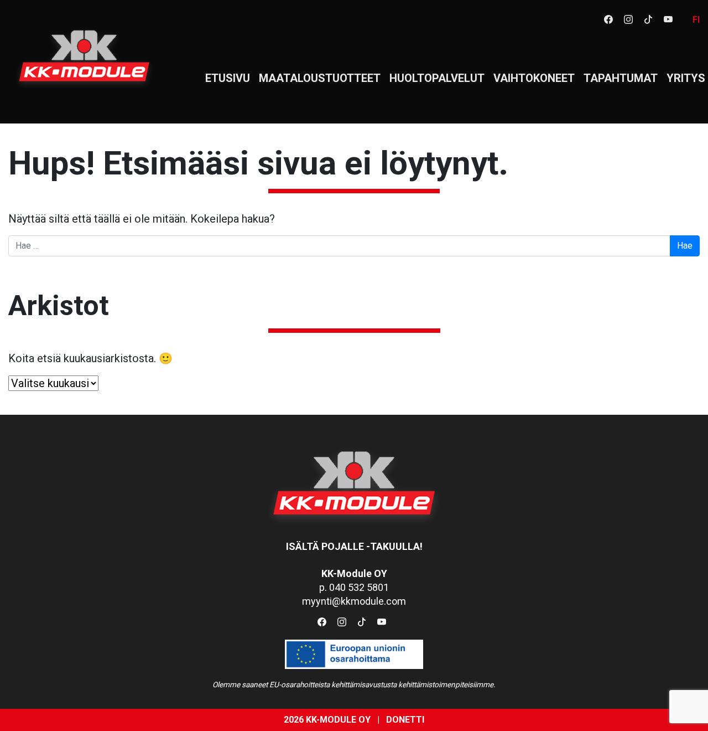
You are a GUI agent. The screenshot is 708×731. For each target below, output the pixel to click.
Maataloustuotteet (320, 78)
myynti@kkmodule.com (354, 601)
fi (696, 19)
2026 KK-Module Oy (327, 719)
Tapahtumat (621, 78)
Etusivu (227, 78)
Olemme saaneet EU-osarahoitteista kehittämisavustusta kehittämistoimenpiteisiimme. (354, 684)
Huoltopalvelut (437, 78)
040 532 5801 (359, 587)
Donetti (405, 719)
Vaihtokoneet (534, 78)
